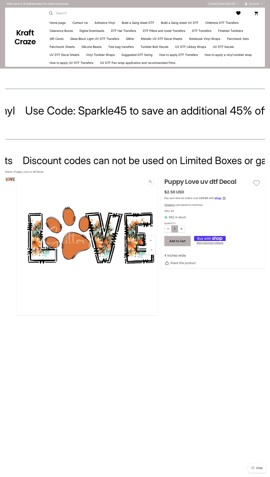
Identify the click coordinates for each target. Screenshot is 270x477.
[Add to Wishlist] (256, 183)
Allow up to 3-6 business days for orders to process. (38, 3)
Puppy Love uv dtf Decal (28, 171)
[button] (177, 241)
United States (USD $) (222, 3)
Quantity (170, 223)
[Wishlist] (238, 13)
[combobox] (97, 13)
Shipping (169, 204)
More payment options (210, 242)
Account (254, 3)
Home (8, 171)
